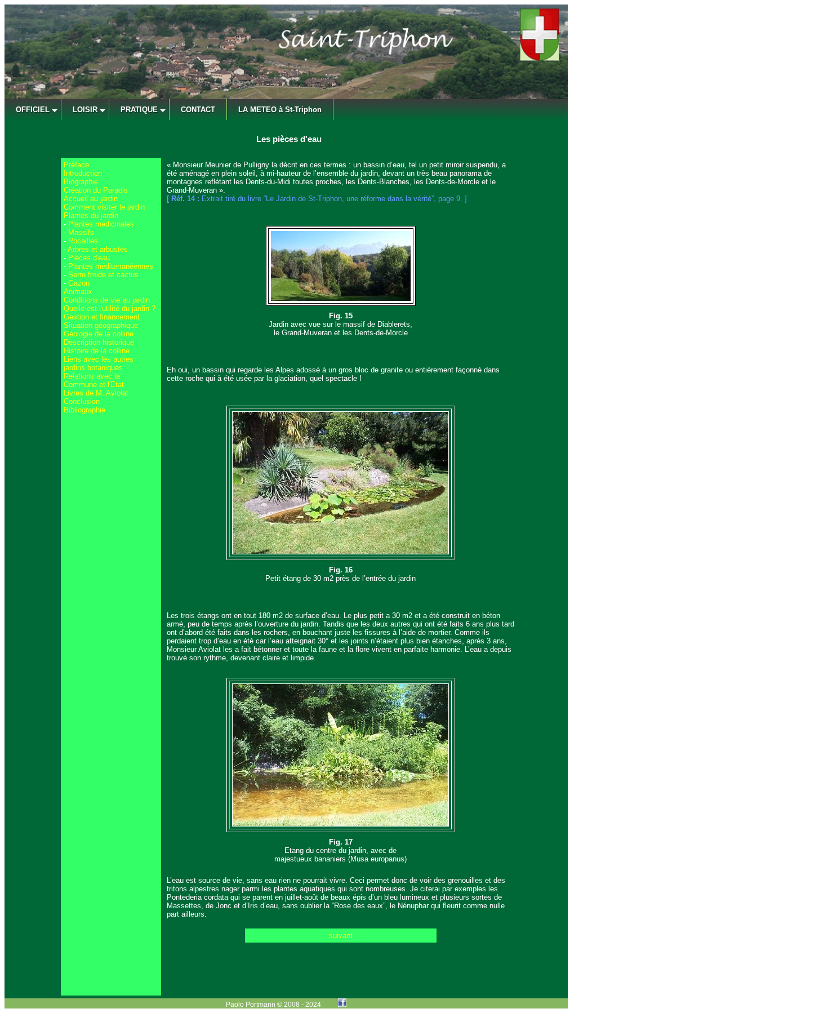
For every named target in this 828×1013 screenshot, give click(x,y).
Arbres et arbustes (98, 249)
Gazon (79, 283)
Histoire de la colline (97, 350)
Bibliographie (84, 410)
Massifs (81, 232)
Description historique (99, 342)
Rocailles (83, 241)
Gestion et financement (102, 317)
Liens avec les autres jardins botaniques (98, 363)
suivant (341, 935)
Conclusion (82, 401)
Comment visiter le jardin (104, 207)
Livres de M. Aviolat (96, 393)
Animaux (78, 291)
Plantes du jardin (91, 215)
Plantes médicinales (101, 224)
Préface (76, 165)
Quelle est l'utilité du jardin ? (109, 308)
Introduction (83, 173)
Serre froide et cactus (103, 274)
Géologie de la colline (98, 334)
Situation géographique (101, 325)
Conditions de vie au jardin (107, 300)
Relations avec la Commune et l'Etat (94, 380)
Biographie (81, 181)
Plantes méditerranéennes (110, 266)
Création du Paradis (96, 190)
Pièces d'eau (89, 258)
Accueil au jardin (91, 198)
